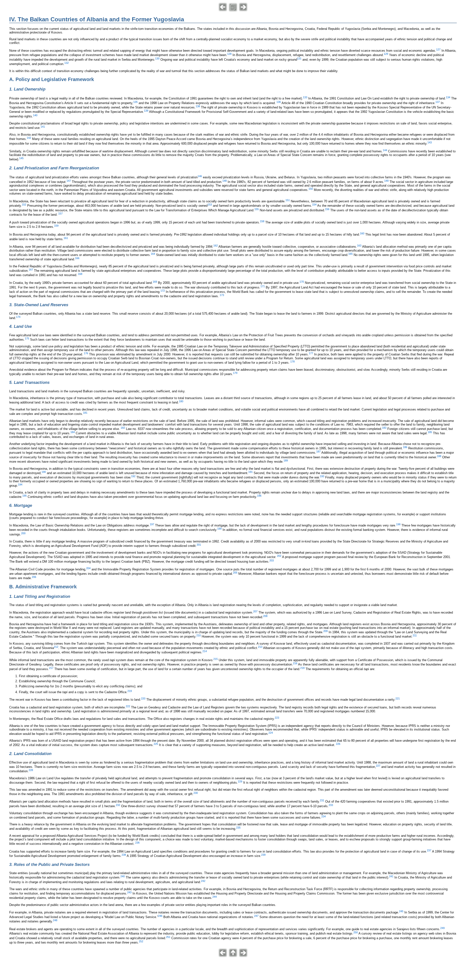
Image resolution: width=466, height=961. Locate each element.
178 (292, 361)
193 (322, 476)
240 (122, 876)
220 (143, 698)
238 (124, 854)
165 (350, 253)
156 (327, 209)
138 (198, 106)
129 (386, 53)
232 (118, 805)
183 (384, 427)
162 (215, 245)
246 (160, 915)
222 (128, 706)
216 (295, 663)
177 (311, 353)
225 (156, 743)
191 (250, 471)
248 (55, 920)
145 (21, 158)
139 (146, 110)
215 (215, 658)
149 (386, 180)
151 (287, 200)
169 (155, 281)
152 (24, 204)
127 (438, 49)
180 (181, 401)
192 (133, 476)
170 (302, 281)
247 (256, 915)
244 (214, 896)
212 (56, 646)
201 (199, 544)
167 (31, 269)
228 (31, 770)
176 (86, 353)
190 (44, 471)
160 (362, 233)
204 (88, 568)
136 (278, 101)
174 (18, 316)
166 (77, 258)
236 (137, 842)
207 (255, 611)
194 (20, 484)
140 (35, 115)
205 (235, 572)
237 (429, 850)
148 (224, 180)
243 (129, 892)
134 (448, 97)
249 (442, 928)
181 (85, 412)
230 (195, 792)
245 (401, 911)
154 (314, 204)
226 (338, 743)
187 (318, 451)
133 (305, 97)
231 (322, 800)
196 (259, 495)
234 (323, 816)
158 (262, 221)
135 (135, 101)
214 (204, 651)
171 (262, 286)
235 (238, 827)
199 (219, 528)
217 (51, 667)
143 (429, 142)
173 (222, 295)
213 (260, 646)
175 (27, 338)
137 (437, 101)
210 (198, 635)
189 (285, 460)
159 (56, 225)
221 (397, 698)
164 (153, 253)
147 (69, 180)
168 (80, 273)
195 (24, 495)
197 (152, 524)
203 (271, 560)
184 (72, 432)
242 (203, 880)
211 (415, 635)
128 (229, 53)
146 (200, 176)
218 (302, 667)
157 (60, 213)
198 (398, 524)
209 (325, 631)
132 (66, 62)
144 (385, 150)
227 (378, 765)
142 (29, 137)
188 (439, 456)
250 (355, 932)
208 (265, 616)
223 (277, 717)
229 (240, 781)
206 (34, 576)
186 (405, 447)
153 (210, 204)
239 (263, 854)
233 (331, 805)
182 (123, 427)
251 (168, 937)
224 (270, 732)
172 (162, 290)
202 (279, 555)
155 (256, 209)
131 (299, 58)
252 (141, 941)
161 (66, 238)
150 (310, 188)
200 (23, 533)
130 (157, 58)
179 (235, 372)
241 (391, 876)
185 (430, 432)
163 (359, 245)
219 (129, 691)
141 (43, 126)
